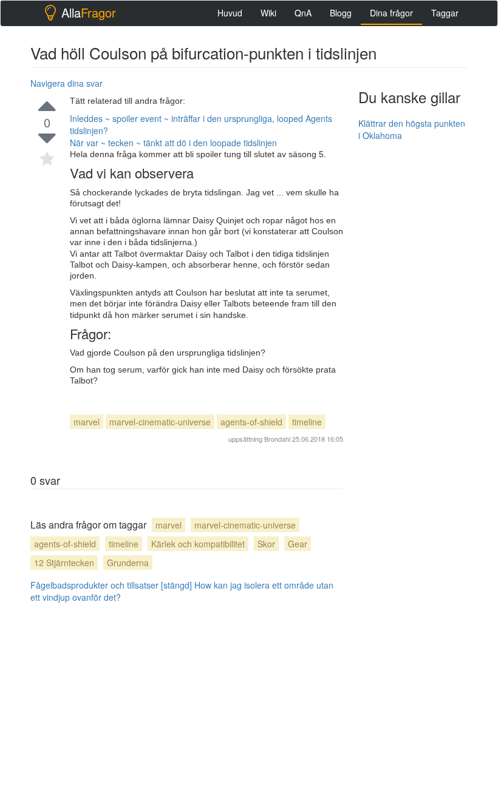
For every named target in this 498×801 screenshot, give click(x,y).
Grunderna (128, 562)
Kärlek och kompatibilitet (198, 544)
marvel (86, 422)
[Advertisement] (428, 211)
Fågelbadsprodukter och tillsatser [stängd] (111, 585)
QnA (303, 13)
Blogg (341, 13)
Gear (297, 544)
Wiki (268, 13)
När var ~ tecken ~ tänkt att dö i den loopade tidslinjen (173, 143)
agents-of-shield (251, 422)
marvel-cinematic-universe (160, 422)
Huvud (229, 13)
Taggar (445, 13)
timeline (307, 422)
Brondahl (277, 439)
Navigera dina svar (66, 83)
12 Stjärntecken (64, 562)
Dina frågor (391, 13)
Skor (266, 544)
